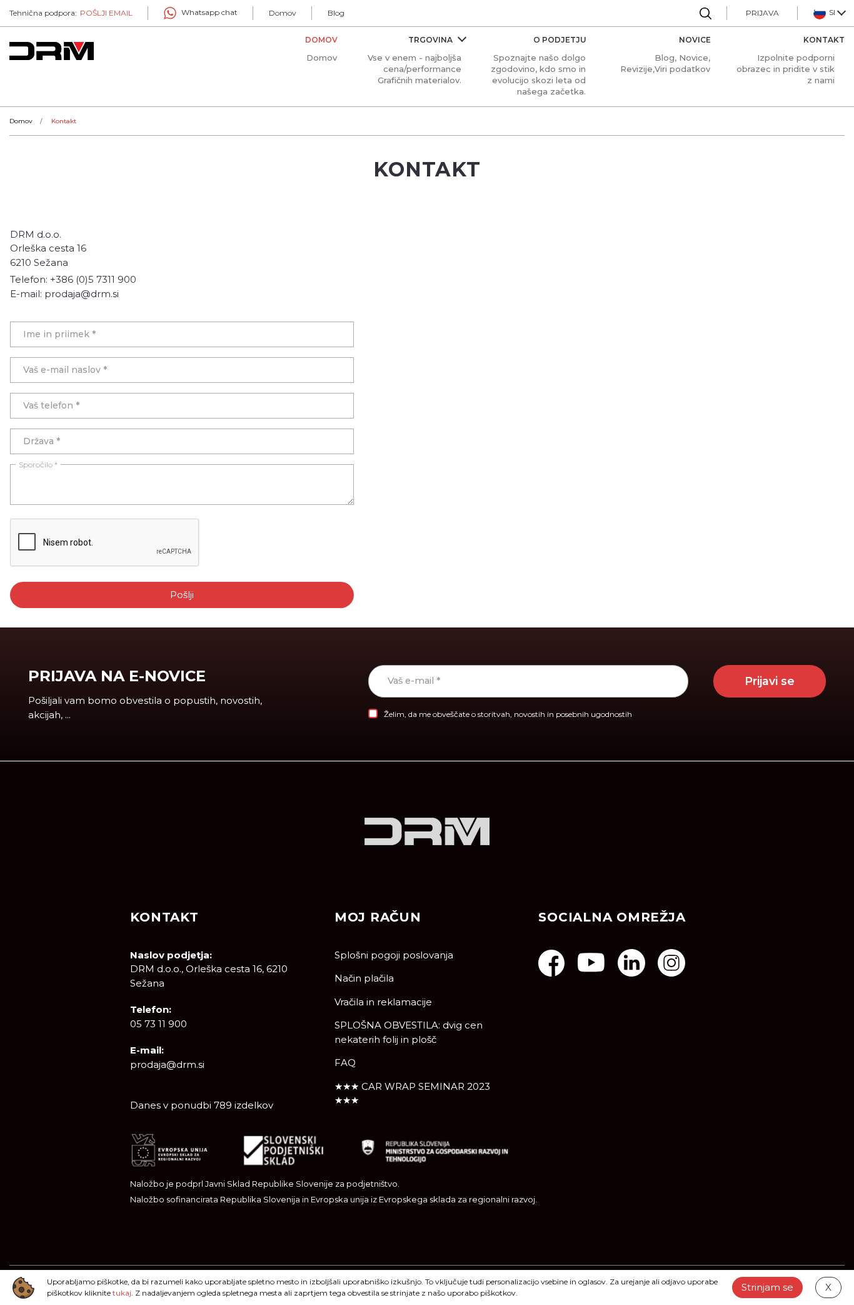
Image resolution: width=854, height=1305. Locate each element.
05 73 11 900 (158, 1024)
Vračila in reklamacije (383, 1002)
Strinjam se (767, 1287)
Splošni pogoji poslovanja (393, 955)
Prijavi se (770, 681)
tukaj (122, 1292)
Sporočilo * (38, 464)
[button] (829, 13)
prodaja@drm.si (167, 1064)
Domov (282, 13)
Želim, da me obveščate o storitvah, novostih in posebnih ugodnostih (508, 714)
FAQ (345, 1063)
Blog (336, 13)
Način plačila (364, 978)
